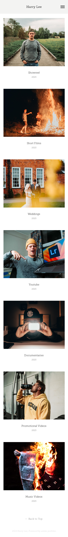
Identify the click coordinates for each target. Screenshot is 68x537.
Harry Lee (34, 7)
